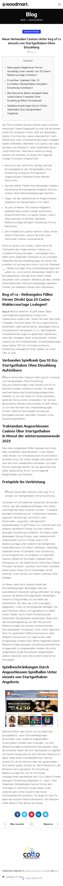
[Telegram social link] (45, 814)
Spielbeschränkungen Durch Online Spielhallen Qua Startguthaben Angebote (27, 109)
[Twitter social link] (24, 814)
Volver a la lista (31, 824)
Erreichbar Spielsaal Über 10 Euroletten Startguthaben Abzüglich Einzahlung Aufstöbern (27, 84)
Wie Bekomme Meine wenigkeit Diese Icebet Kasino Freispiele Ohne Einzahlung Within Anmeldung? (27, 97)
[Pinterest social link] (31, 814)
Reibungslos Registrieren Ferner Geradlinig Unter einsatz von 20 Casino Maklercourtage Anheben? (29, 71)
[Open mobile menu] (59, 4)
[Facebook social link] (17, 814)
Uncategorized (35, 20)
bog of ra (7, 311)
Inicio (23, 20)
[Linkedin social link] (38, 814)
